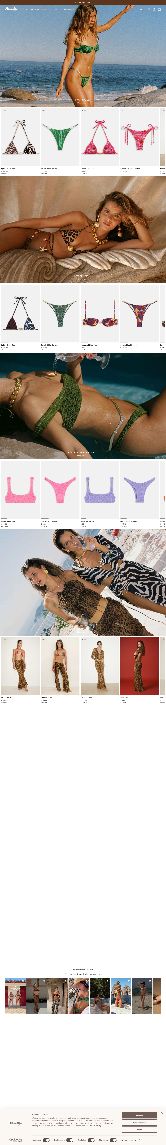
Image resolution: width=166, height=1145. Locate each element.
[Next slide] (161, 141)
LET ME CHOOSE (129, 1140)
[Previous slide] (5, 137)
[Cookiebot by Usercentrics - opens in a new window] (15, 1140)
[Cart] (159, 9)
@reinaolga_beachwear (92, 974)
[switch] (69, 1140)
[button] (15, 996)
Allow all (139, 1115)
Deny (139, 1130)
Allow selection (139, 1122)
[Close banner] (162, 1113)
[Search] (149, 9)
